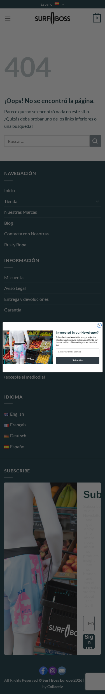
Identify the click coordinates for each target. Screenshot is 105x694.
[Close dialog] (99, 325)
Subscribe (78, 360)
